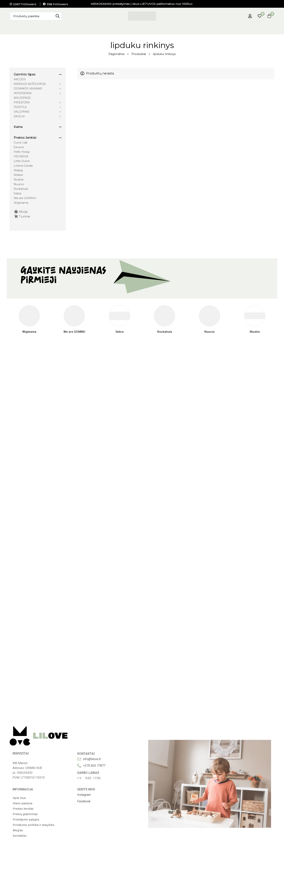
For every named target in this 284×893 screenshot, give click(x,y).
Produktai (139, 54)
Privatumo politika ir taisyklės (33, 825)
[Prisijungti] (250, 16)
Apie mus (19, 798)
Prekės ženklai (23, 808)
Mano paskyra (22, 803)
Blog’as (18, 830)
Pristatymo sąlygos (26, 819)
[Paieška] (57, 16)
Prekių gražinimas (25, 814)
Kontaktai (19, 835)
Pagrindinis (116, 54)
